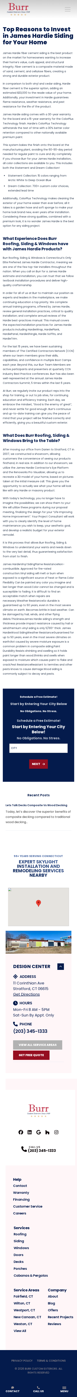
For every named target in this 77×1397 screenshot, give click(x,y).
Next (36, 764)
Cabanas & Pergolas (31, 1275)
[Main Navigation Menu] (67, 9)
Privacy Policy (22, 1361)
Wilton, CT (22, 1303)
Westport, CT (24, 1310)
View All (20, 1330)
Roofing (20, 1234)
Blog (51, 1303)
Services (22, 1227)
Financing (21, 1199)
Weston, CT (23, 1324)
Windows (21, 1248)
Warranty (21, 1192)
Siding (19, 1241)
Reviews (54, 1324)
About (53, 1296)
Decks (19, 1261)
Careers (19, 1213)
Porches (20, 1268)
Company (57, 1290)
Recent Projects (60, 1317)
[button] (38, 903)
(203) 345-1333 (30, 1031)
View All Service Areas (38, 1045)
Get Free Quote (31, 1055)
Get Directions (26, 994)
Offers (53, 1310)
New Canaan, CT (27, 1317)
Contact (20, 1185)
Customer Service (27, 1206)
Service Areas (26, 1290)
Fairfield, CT (23, 1296)
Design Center (31, 966)
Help (17, 1179)
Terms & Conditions (51, 1361)
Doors (18, 1254)
